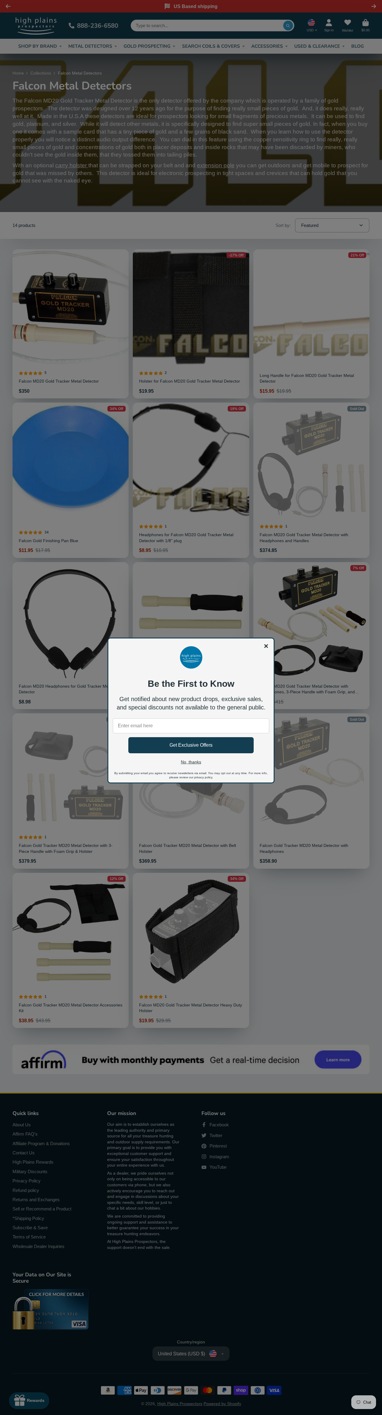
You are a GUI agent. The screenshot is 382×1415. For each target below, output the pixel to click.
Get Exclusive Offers (191, 745)
